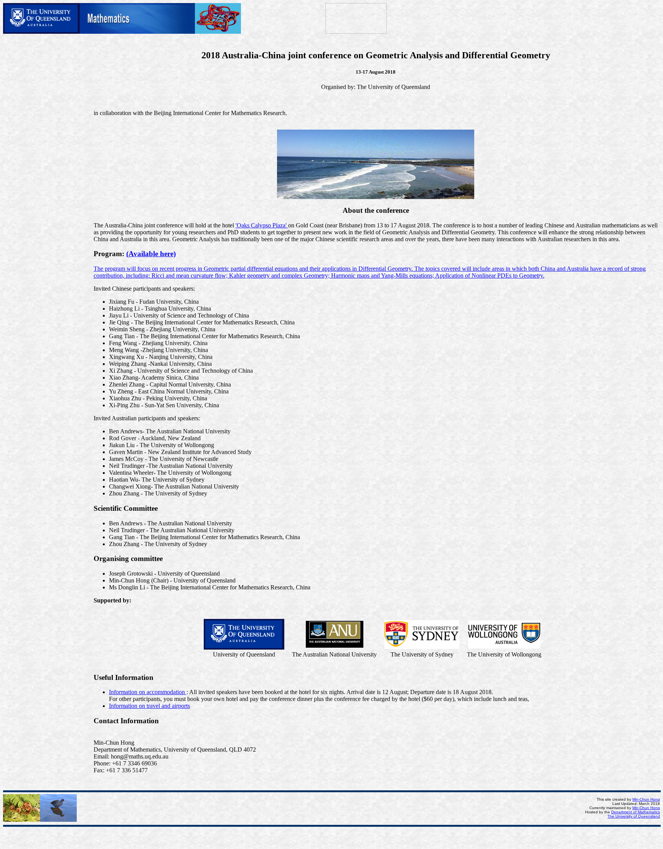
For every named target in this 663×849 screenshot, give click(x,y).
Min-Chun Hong (646, 799)
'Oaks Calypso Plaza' (262, 225)
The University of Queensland (633, 816)
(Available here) (151, 254)
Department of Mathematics (635, 812)
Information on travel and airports (149, 706)
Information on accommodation (147, 692)
